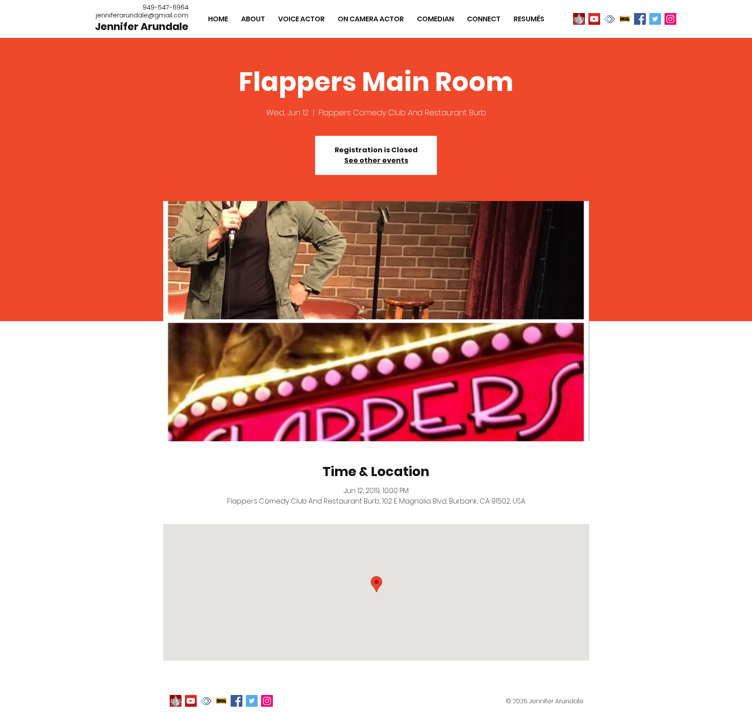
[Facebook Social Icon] (640, 19)
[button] (529, 19)
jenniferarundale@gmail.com (142, 15)
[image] (579, 19)
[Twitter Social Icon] (655, 19)
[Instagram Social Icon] (670, 19)
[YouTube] (594, 19)
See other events (376, 160)
